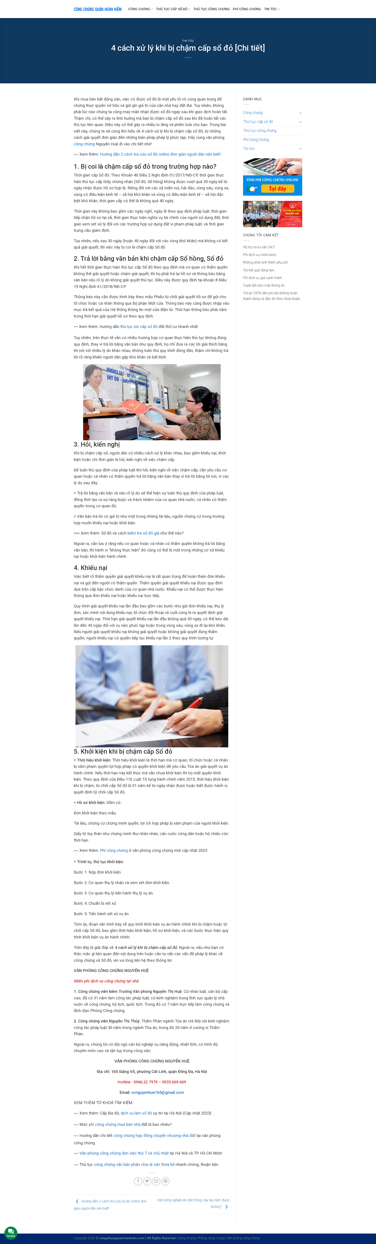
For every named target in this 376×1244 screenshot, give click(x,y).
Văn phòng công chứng (243, 1238)
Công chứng (139, 9)
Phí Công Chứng (247, 9)
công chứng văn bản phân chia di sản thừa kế (134, 1164)
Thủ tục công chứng (211, 9)
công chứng (84, 144)
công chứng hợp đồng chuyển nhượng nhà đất (154, 1135)
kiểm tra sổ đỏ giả (143, 533)
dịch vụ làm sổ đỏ (136, 1113)
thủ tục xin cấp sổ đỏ (139, 326)
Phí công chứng (114, 850)
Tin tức (270, 9)
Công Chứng (186, 1238)
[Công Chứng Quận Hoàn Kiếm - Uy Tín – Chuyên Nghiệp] (98, 9)
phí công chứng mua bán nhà (114, 1124)
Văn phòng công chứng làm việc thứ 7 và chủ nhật (124, 1153)
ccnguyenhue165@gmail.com (157, 1092)
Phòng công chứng (211, 1238)
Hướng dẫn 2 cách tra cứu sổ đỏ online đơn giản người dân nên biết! (160, 154)
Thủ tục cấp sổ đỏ (171, 9)
